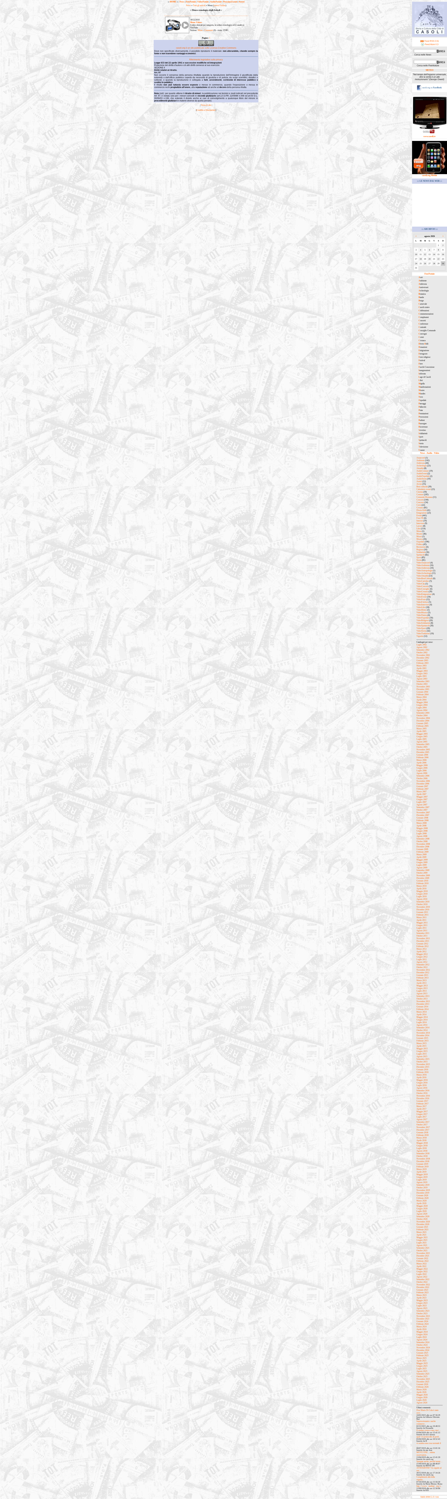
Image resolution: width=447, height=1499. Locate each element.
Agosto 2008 (421, 836)
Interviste (420, 523)
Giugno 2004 (421, 705)
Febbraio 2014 (422, 1009)
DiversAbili (421, 510)
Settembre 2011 (422, 933)
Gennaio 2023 (422, 1290)
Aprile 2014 (421, 1014)
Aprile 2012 (421, 951)
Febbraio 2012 (422, 946)
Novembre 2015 (423, 1064)
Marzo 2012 (421, 949)
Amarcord (420, 458)
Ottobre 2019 (421, 1187)
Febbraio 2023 (422, 1292)
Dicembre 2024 (422, 1350)
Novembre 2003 (423, 686)
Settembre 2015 (422, 1059)
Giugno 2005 (421, 736)
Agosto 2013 (421, 993)
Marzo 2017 (421, 1106)
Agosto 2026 (421, 1402)
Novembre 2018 (423, 1159)
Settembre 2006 (422, 776)
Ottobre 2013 (421, 999)
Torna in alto (206, 105)
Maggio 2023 (422, 1300)
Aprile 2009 (421, 857)
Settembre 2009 (422, 870)
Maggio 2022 (422, 1269)
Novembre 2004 (423, 718)
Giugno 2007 (421, 799)
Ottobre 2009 (421, 873)
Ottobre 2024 (421, 1345)
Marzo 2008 (421, 823)
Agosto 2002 (421, 647)
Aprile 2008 (421, 825)
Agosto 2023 (421, 1308)
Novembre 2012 (423, 970)
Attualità (419, 468)
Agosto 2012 (421, 962)
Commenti (208, 30)
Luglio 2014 (421, 1022)
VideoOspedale (422, 618)
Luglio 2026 (421, 1400)
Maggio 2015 (422, 1048)
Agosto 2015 (421, 1056)
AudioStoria (421, 479)
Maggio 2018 (422, 1143)
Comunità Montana (424, 497)
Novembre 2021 (423, 1253)
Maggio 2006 (422, 765)
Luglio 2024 (421, 1337)
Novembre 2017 (423, 1127)
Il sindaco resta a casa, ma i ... (428, 1430)
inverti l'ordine (220, 5)
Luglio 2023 (421, 1305)
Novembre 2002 (423, 655)
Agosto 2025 (421, 1371)
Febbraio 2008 (422, 820)
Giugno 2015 (421, 1051)
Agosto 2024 (421, 1339)
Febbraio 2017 (422, 1103)
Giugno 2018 (421, 1145)
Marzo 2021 (421, 1232)
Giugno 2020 (421, 1208)
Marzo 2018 (421, 1138)
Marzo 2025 (421, 1358)
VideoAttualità (422, 576)
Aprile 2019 (421, 1172)
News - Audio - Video (429, 453)
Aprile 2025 (421, 1360)
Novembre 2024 (423, 1347)
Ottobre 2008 (421, 841)
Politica (419, 544)
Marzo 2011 (421, 917)
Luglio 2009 (421, 865)
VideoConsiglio (422, 589)
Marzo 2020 (421, 1200)
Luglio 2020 (421, 1211)
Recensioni (421, 547)
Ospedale (420, 541)
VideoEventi (421, 597)
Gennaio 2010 (422, 881)
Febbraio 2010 (422, 883)
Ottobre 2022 (421, 1282)
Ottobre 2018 (421, 1156)
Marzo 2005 (421, 728)
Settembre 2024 (422, 1342)
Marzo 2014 (421, 1012)
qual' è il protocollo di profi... (428, 1437)
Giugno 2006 (421, 768)
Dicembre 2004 (422, 721)
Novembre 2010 (423, 907)
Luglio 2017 (421, 1117)
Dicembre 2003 (422, 689)
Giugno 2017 (421, 1114)
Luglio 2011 (421, 928)
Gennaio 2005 (422, 723)
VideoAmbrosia (423, 568)
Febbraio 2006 (422, 757)
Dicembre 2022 (422, 1287)
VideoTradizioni (423, 633)
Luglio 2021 (421, 1242)
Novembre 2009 (423, 875)
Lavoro (419, 526)
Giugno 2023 (421, 1303)
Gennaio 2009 (422, 849)
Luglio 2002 (421, 644)
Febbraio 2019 (422, 1166)
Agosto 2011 (421, 930)
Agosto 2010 (421, 899)
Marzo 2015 (421, 1043)
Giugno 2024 (421, 1334)
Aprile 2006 (421, 762)
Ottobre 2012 (421, 967)
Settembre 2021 (422, 1248)
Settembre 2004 (422, 713)
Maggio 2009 (422, 860)
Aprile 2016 (421, 1077)
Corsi (418, 505)
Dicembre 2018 (422, 1161)
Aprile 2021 (421, 1235)
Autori (241, 2)
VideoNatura (421, 615)
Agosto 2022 (421, 1277)
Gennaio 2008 (422, 818)
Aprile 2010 (421, 888)
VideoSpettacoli (422, 625)
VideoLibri (420, 607)
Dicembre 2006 (422, 783)
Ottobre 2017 (421, 1124)
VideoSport (421, 628)
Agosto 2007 (421, 804)
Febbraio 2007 (422, 789)
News (181, 2)
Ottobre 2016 (421, 1093)
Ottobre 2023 (421, 1313)
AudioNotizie (216, 2)
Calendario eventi (423, 489)
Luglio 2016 (421, 1085)
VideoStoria (421, 631)
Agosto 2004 (421, 710)
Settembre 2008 (422, 839)
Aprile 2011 (421, 920)
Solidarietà (420, 552)
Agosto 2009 (421, 867)
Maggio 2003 (422, 671)
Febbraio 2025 (422, 1355)
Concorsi (420, 502)
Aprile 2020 (421, 1203)
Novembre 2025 (423, 1379)
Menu (200, 30)
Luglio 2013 (421, 991)
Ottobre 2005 (421, 747)
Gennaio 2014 (422, 1006)
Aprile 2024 (421, 1329)
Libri (418, 528)
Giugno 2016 (421, 1082)
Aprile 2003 (421, 668)
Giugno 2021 (421, 1240)
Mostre (419, 534)
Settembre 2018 (422, 1153)
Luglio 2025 (421, 1368)
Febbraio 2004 (422, 694)
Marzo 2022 (421, 1263)
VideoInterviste (422, 604)
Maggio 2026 (422, 1395)
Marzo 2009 (421, 854)
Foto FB (419, 518)
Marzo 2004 (421, 697)
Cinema (419, 492)
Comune (419, 494)
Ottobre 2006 (421, 778)
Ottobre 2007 (421, 810)
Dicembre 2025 (422, 1381)
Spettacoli (420, 555)
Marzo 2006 (421, 760)
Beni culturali (421, 486)
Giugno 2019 (421, 1177)
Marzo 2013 (421, 980)
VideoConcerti (422, 586)
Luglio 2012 (421, 959)
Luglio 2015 (421, 1054)
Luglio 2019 (421, 1179)
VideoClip (420, 583)
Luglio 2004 (421, 707)
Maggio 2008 (422, 828)
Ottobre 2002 (421, 652)
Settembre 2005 (422, 744)
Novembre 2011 (423, 938)
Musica (419, 539)
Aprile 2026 (421, 1392)
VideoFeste (421, 599)
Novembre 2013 (423, 1001)
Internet (419, 520)
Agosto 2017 (421, 1119)
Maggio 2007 (422, 797)
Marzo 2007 (421, 791)
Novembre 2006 (423, 781)
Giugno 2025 (421, 1366)
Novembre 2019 (423, 1190)
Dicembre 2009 (422, 878)
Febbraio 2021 (422, 1229)
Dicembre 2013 (422, 1004)
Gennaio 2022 (422, 1258)
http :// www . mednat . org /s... (429, 1486)
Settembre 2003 (422, 681)
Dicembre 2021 (422, 1256)
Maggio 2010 (422, 891)
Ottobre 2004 (421, 715)
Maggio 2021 (422, 1237)
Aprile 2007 (421, 794)
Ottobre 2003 (421, 684)
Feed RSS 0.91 (431, 41)
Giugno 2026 (421, 1397)
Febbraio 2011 (422, 915)
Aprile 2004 (421, 700)
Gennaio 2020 (422, 1195)
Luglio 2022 (421, 1274)
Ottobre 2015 (421, 1061)
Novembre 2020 (423, 1221)
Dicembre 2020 (422, 1224)
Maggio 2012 (422, 954)
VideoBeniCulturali (424, 578)
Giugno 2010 (421, 894)
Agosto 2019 (421, 1182)
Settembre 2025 (422, 1374)
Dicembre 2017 (422, 1130)
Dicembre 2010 (422, 909)
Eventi (419, 515)
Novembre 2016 (423, 1096)
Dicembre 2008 (422, 846)
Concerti (419, 500)
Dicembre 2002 (422, 658)
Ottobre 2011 (421, 936)
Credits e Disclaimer (206, 110)
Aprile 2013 (421, 983)
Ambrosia (420, 463)
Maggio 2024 (422, 1332)
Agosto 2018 (421, 1151)
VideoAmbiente (422, 565)
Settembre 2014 (422, 1027)
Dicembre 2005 (422, 752)
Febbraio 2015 (422, 1040)
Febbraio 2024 (422, 1324)
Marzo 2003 (421, 665)
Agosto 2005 (421, 741)
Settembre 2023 (422, 1311)
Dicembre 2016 (422, 1098)
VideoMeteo (421, 610)
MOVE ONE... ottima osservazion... (425, 1453)
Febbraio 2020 (422, 1198)
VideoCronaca (422, 591)
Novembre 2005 (423, 749)
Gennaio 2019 (422, 1164)
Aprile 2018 (421, 1140)
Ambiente (420, 460)
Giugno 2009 (421, 862)
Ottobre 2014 (421, 1030)
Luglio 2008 (421, 833)
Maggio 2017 (422, 1111)
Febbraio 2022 (422, 1261)
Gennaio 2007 (422, 786)
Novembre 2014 (423, 1033)
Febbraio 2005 (422, 726)
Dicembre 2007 (422, 815)
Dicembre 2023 (422, 1319)
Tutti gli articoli (199, 5)
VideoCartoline (422, 581)
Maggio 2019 (422, 1174)
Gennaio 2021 (422, 1227)
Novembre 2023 (423, 1316)
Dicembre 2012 (422, 972)
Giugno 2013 (421, 988)
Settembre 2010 (422, 901)
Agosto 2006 (421, 773)
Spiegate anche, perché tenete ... (429, 1461)
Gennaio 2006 (422, 755)
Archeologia (421, 465)
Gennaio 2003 (422, 660)
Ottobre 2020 (421, 1219)
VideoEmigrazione (424, 594)
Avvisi (419, 484)
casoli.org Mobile (429, 175)
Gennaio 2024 (422, 1321)
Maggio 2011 (422, 922)
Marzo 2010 (421, 886)
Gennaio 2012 (422, 943)
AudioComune (422, 471)
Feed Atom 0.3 (431, 44)
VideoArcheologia (423, 573)
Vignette (419, 636)
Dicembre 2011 (422, 941)
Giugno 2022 (421, 1271)
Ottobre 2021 (421, 1250)
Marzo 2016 (421, 1075)
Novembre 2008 (423, 844)
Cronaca (419, 507)
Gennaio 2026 (422, 1384)
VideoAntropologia (424, 570)
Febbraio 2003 (422, 663)
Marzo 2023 (421, 1295)
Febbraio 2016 (422, 1072)
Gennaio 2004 (422, 692)
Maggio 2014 (422, 1017)
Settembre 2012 (422, 964)
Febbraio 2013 (422, 978)
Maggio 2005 (422, 734)
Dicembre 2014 (422, 1035)
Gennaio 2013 (422, 975)
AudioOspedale (422, 476)
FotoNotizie (191, 2)
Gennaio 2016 (422, 1069)
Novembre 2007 (423, 812)
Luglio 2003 (421, 676)
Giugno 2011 (421, 925)
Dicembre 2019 (422, 1193)
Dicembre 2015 (422, 1067)
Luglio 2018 (421, 1148)
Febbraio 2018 (422, 1135)
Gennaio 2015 (422, 1038)
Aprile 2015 (421, 1046)
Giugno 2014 (421, 1020)
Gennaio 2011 (422, 912)
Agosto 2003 (421, 679)
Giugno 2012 (421, 957)
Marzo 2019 (421, 1169)
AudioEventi (421, 473)
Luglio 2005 (421, 739)
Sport (418, 557)
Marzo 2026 (421, 1389)
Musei (419, 536)
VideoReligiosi (422, 620)
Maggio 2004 (422, 702)
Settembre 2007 (422, 807)
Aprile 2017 (421, 1109)
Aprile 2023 (421, 1298)
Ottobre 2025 (421, 1376)
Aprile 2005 (421, 731)
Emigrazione (421, 513)
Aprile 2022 (421, 1266)
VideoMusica (421, 612)
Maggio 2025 (422, 1363)
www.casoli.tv (429, 136)
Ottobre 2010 (421, 904)
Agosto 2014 (421, 1025)
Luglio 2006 (421, 770)
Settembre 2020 (422, 1216)
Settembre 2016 (422, 1090)
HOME (173, 2)
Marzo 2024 (421, 1326)
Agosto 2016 (421, 1088)
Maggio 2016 (422, 1080)
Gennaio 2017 (422, 1101)
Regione (419, 549)
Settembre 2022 (422, 1279)
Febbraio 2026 (422, 1387)
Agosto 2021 (421, 1245)
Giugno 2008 (421, 831)
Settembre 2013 (422, 996)
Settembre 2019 (422, 1185)
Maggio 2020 (422, 1206)
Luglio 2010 (421, 896)
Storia (418, 560)
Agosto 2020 (421, 1214)
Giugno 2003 (421, 673)
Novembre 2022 (423, 1284)
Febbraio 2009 (422, 852)
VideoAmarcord (423, 562)
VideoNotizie (203, 2)
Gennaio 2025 (422, 1353)
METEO (429, 70)
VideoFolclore (422, 602)
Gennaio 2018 (422, 1132)
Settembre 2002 (422, 650)
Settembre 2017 (422, 1122)
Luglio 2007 (421, 802)
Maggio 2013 (422, 985)
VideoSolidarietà (423, 623)
